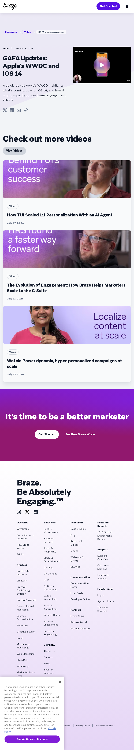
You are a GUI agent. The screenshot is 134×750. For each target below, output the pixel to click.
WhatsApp (23, 666)
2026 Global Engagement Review (104, 536)
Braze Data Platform (23, 572)
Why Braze (23, 528)
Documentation (80, 577)
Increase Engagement (51, 623)
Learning (75, 566)
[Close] (60, 682)
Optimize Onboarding (50, 588)
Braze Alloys (77, 615)
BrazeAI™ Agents (26, 600)
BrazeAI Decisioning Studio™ (23, 590)
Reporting (22, 625)
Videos (74, 550)
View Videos (14, 150)
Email (20, 638)
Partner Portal (78, 622)
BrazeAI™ (22, 580)
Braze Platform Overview (25, 537)
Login (100, 595)
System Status (105, 601)
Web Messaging (25, 653)
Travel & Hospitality (50, 550)
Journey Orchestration (25, 617)
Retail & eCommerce (51, 530)
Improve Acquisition (50, 607)
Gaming (48, 567)
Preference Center (104, 725)
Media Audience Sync (26, 674)
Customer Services (103, 567)
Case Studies (78, 528)
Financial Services (49, 540)
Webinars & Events (77, 559)
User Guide (76, 593)
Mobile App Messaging (23, 646)
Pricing (20, 554)
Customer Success (103, 576)
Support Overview (102, 557)
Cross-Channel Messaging (25, 608)
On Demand (50, 573)
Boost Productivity (51, 597)
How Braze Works (23, 546)
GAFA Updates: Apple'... (51, 32)
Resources (11, 32)
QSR (46, 579)
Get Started (108, 6)
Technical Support (102, 609)
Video (27, 32)
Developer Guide (80, 599)
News (47, 663)
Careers (48, 657)
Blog (72, 535)
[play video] (102, 65)
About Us (49, 651)
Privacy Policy (83, 725)
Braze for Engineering (50, 632)
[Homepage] (10, 6)
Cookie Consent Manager (32, 739)
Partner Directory (80, 628)
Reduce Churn (52, 615)
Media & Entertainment (52, 559)
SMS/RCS (22, 660)
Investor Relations (49, 671)
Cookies (66, 725)
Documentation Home (79, 585)
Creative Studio (26, 631)
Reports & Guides (76, 543)
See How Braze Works (80, 434)
